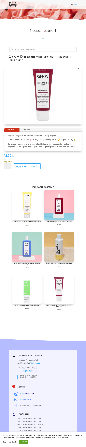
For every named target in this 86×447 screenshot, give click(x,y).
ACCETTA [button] (23, 442)
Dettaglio (26, 130)
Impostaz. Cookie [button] (10, 442)
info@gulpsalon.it (30, 371)
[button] (78, 69)
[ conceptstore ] (43, 31)
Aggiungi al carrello (27, 166)
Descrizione (12, 130)
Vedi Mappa (35, 363)
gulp (27, 393)
